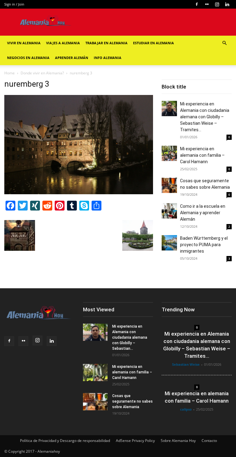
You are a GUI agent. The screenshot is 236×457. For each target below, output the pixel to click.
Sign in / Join (14, 4)
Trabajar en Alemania (106, 43)
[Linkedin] (227, 4)
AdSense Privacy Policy (135, 440)
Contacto (209, 440)
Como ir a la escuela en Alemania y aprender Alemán (202, 213)
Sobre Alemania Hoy (178, 440)
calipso (186, 409)
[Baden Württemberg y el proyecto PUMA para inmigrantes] (169, 242)
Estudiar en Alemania (153, 43)
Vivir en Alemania (24, 43)
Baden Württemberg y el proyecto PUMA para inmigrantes (204, 245)
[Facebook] (196, 4)
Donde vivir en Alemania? (42, 73)
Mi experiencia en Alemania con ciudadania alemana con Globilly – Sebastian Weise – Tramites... (204, 116)
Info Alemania (107, 57)
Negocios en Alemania (28, 57)
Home (9, 73)
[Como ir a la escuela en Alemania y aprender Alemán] (169, 211)
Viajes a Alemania (63, 43)
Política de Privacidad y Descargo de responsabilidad (65, 440)
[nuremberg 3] (78, 192)
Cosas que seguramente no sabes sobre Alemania (132, 401)
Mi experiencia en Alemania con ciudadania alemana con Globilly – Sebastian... (129, 337)
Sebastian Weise (186, 364)
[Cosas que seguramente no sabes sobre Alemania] (169, 185)
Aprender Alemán (71, 57)
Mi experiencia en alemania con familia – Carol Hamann (202, 155)
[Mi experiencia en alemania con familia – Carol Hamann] (169, 153)
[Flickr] (206, 4)
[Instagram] (217, 4)
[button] (224, 43)
